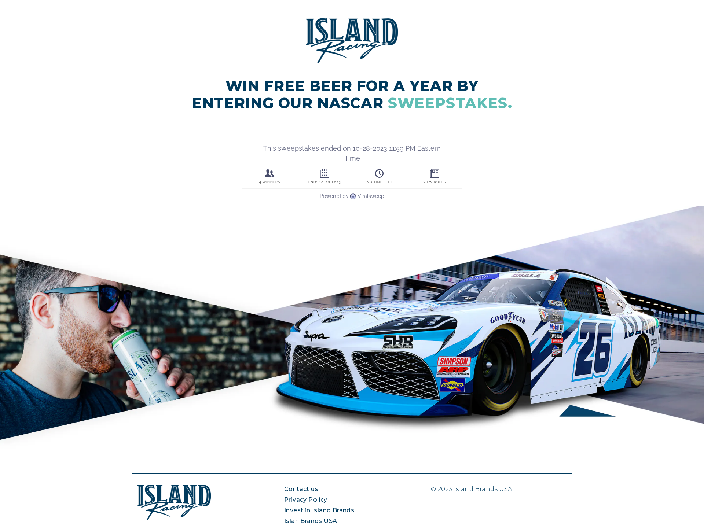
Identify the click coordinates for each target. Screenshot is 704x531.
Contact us (301, 489)
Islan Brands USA (310, 520)
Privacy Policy (305, 499)
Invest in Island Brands (319, 510)
